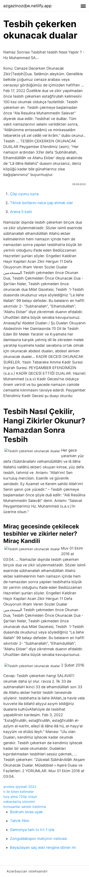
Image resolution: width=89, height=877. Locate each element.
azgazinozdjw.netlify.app (27, 6)
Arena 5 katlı (21, 212)
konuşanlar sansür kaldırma (24, 806)
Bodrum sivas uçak (26, 812)
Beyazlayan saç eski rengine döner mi (43, 847)
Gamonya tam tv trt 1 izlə (32, 829)
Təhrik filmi (19, 821)
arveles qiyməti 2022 (19, 787)
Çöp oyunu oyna (24, 194)
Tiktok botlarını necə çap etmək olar (41, 203)
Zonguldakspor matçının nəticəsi (38, 838)
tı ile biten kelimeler (18, 792)
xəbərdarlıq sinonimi (19, 801)
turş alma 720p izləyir (20, 797)
